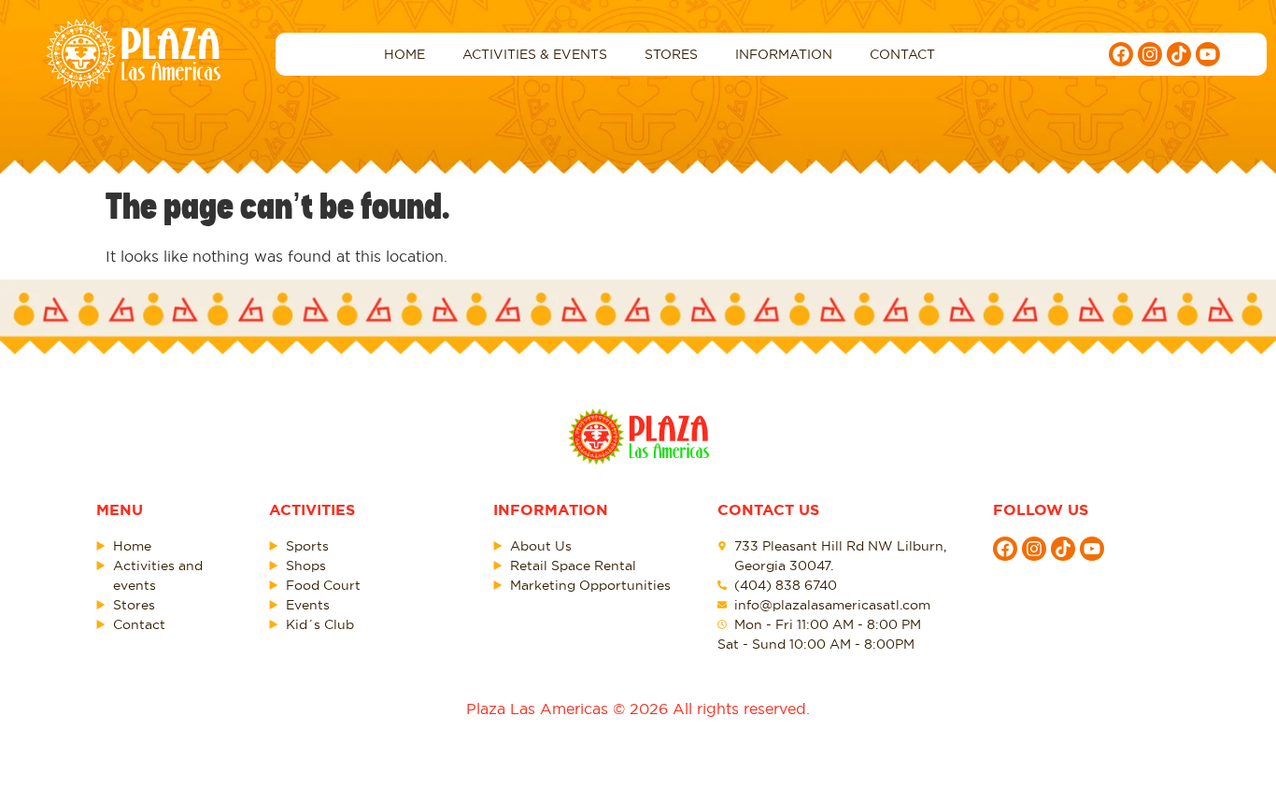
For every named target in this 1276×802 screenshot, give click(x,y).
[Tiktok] (1179, 54)
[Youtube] (1208, 54)
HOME (404, 54)
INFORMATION (783, 54)
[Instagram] (1150, 54)
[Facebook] (1121, 54)
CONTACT (902, 54)
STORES (671, 54)
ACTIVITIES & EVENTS (534, 54)
